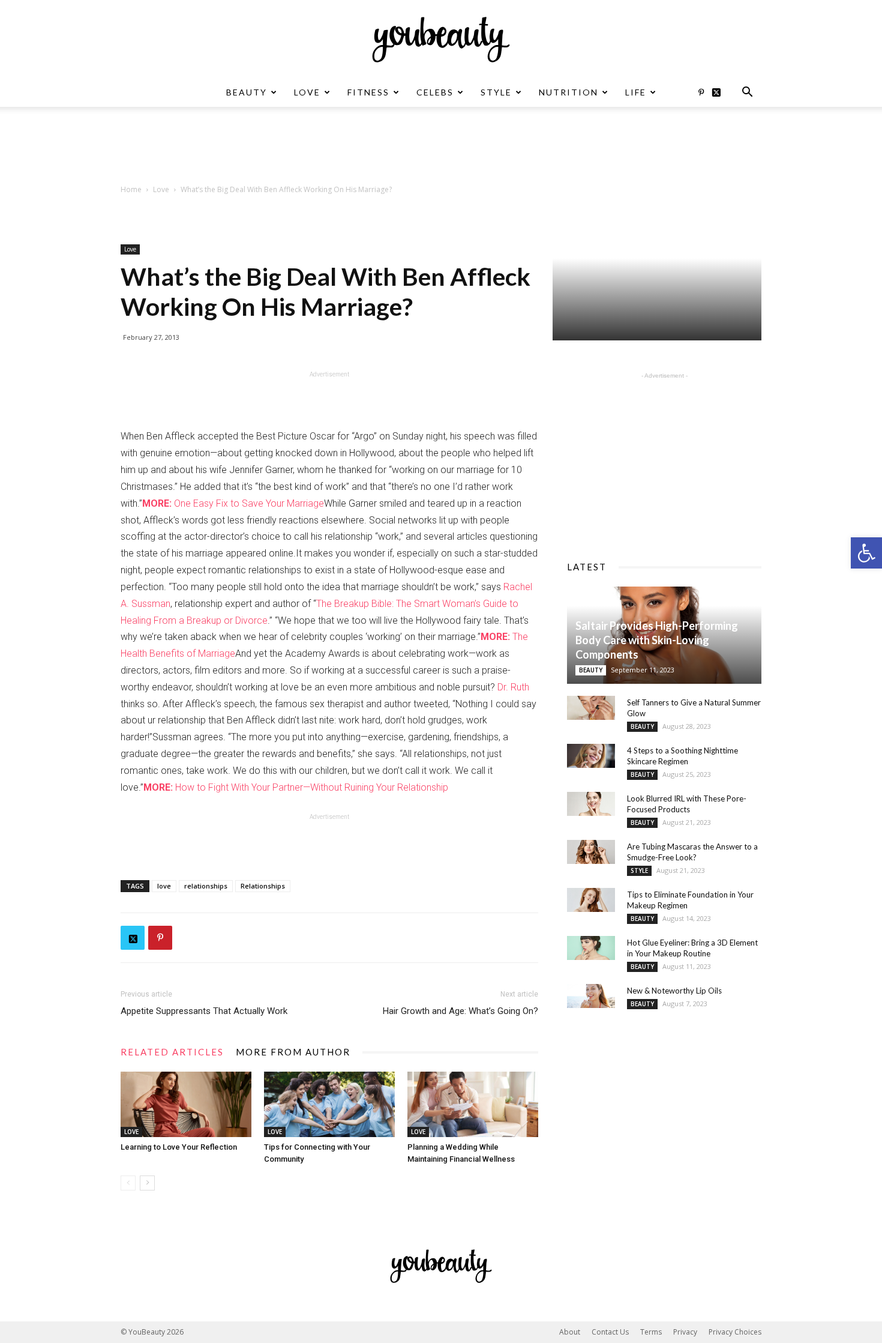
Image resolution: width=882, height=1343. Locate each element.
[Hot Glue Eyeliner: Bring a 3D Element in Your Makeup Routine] (591, 948)
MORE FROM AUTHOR (293, 1051)
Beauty (246, 92)
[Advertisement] (441, 148)
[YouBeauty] (441, 39)
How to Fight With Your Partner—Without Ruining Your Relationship (295, 787)
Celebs (435, 92)
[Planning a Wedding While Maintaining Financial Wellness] (472, 1104)
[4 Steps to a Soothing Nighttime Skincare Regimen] (591, 756)
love (164, 885)
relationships (205, 885)
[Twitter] (721, 92)
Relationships (263, 885)
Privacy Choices (735, 1332)
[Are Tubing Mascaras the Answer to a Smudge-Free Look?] (591, 852)
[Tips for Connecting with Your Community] (329, 1104)
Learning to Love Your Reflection (179, 1146)
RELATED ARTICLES (172, 1051)
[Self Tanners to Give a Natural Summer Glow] (591, 708)
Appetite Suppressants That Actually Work (204, 1011)
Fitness (368, 92)
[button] (866, 553)
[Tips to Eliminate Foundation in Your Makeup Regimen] (591, 900)
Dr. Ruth (513, 687)
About (569, 1332)
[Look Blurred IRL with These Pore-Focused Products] (591, 804)
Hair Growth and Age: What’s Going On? (460, 1011)
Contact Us (610, 1332)
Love (307, 92)
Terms (651, 1332)
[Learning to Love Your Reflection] (186, 1104)
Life (635, 92)
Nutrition (568, 92)
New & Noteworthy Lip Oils (674, 990)
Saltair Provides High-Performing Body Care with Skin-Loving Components (656, 640)
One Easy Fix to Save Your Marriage (233, 503)
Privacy (685, 1332)
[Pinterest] (701, 92)
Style (496, 92)
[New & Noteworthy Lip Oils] (591, 996)
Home (131, 189)
